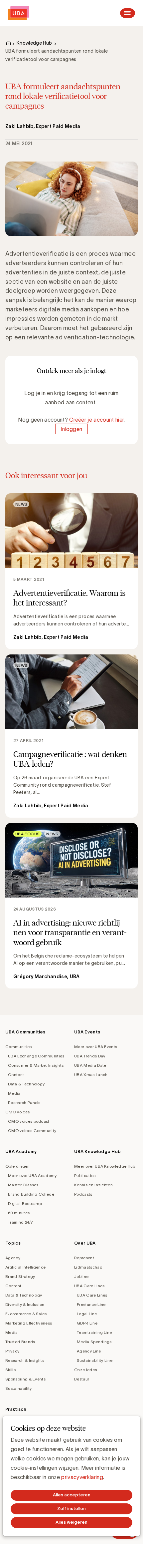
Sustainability (18, 1388)
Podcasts (83, 1194)
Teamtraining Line (94, 1332)
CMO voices (17, 1112)
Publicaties (85, 1175)
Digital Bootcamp (25, 1203)
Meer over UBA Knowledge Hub (104, 1166)
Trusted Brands (20, 1342)
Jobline (81, 1276)
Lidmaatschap (88, 1267)
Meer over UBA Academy (32, 1175)
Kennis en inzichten (93, 1185)
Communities (18, 1046)
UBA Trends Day (89, 1056)
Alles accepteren (71, 1494)
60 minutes (19, 1213)
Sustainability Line (94, 1360)
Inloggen (71, 429)
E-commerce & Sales (26, 1314)
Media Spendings (94, 1342)
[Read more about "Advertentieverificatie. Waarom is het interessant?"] (71, 571)
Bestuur (81, 1379)
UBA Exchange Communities (36, 1056)
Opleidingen (17, 1166)
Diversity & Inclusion (25, 1304)
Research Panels (24, 1102)
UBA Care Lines (89, 1286)
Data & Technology (26, 1084)
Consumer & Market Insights (36, 1065)
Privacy (12, 1351)
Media (14, 1093)
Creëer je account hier (96, 420)
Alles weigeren (71, 1522)
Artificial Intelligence (25, 1267)
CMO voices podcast (29, 1121)
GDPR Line (87, 1323)
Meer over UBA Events (95, 1046)
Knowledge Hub (34, 43)
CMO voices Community (32, 1130)
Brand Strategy (20, 1276)
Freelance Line (91, 1304)
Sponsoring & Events (25, 1379)
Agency (12, 1258)
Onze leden (85, 1369)
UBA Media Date (90, 1065)
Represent (84, 1258)
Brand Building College (31, 1194)
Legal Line (87, 1314)
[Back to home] (18, 13)
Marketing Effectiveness (28, 1323)
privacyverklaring (82, 1477)
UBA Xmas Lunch (90, 1074)
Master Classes (23, 1185)
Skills (10, 1369)
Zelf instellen (71, 1508)
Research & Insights (24, 1360)
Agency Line (89, 1351)
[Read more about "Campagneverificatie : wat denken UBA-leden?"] (71, 736)
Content (16, 1074)
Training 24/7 (20, 1222)
